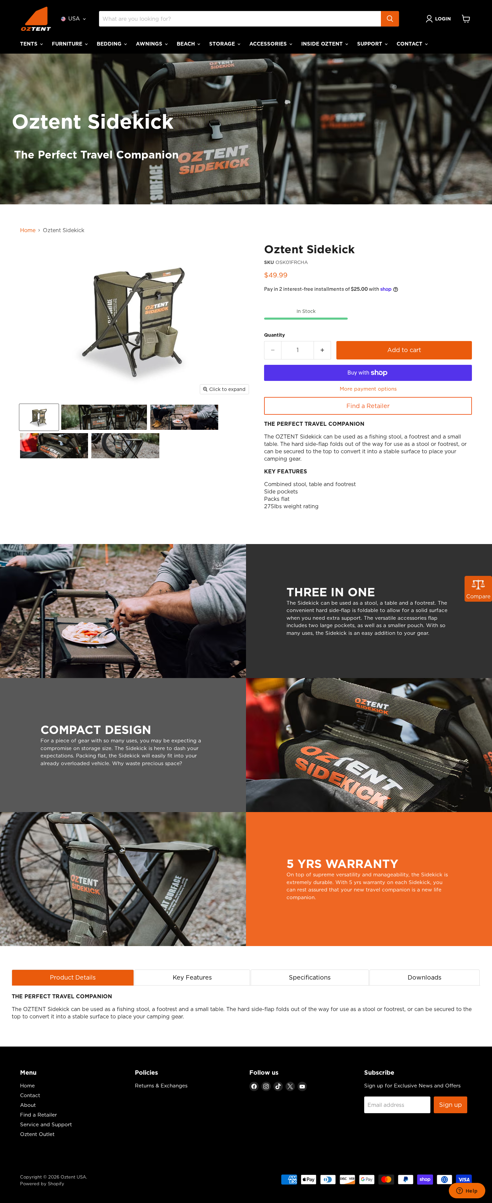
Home (27, 230)
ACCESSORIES (269, 43)
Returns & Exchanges (161, 1085)
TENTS (29, 43)
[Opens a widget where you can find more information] (466, 1191)
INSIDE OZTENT (322, 43)
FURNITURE (68, 43)
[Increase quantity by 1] (322, 350)
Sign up (450, 1104)
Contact (30, 1095)
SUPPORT (370, 43)
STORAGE (223, 43)
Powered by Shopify (42, 1184)
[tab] (73, 977)
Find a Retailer (368, 406)
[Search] (390, 18)
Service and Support (46, 1124)
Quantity (274, 335)
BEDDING (110, 43)
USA (74, 18)
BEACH (186, 43)
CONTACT (410, 43)
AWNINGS (150, 43)
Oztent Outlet (37, 1134)
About (28, 1105)
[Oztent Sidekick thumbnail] (39, 417)
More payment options (368, 389)
